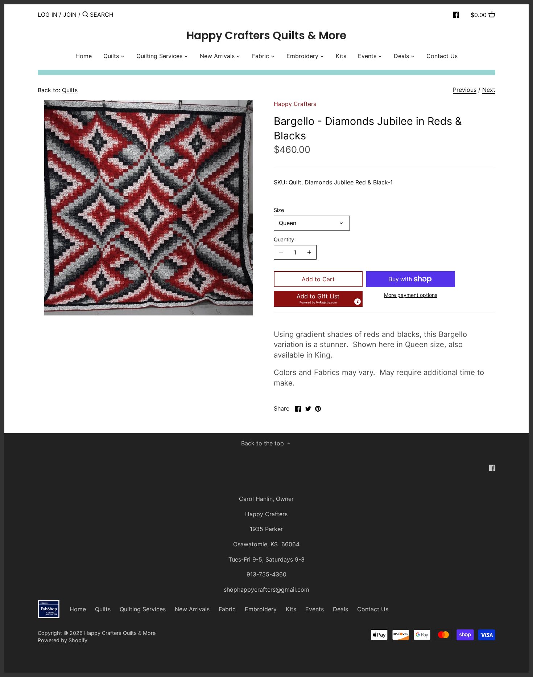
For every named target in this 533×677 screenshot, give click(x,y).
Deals (340, 609)
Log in (47, 14)
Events (314, 609)
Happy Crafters (295, 103)
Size (279, 210)
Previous (464, 89)
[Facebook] (456, 14)
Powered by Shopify (62, 640)
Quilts (70, 90)
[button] (318, 299)
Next (488, 89)
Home (78, 609)
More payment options (410, 295)
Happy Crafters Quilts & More (266, 35)
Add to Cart (318, 279)
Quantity (284, 239)
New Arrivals (192, 609)
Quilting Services (143, 609)
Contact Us (372, 609)
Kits (291, 609)
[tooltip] (357, 301)
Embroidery (261, 609)
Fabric (227, 609)
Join (70, 14)
